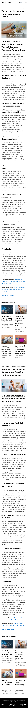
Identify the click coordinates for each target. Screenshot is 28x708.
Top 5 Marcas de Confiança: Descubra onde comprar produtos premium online (21, 349)
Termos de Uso (23, 705)
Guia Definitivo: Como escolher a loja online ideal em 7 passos (6, 319)
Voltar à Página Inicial (7, 295)
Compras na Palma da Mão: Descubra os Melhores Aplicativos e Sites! (20, 321)
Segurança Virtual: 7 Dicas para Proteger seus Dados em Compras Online (6, 349)
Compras (7, 7)
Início (2, 7)
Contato (3, 704)
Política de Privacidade (12, 705)
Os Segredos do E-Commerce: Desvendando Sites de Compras (13, 289)
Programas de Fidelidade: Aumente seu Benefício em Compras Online (13, 281)
